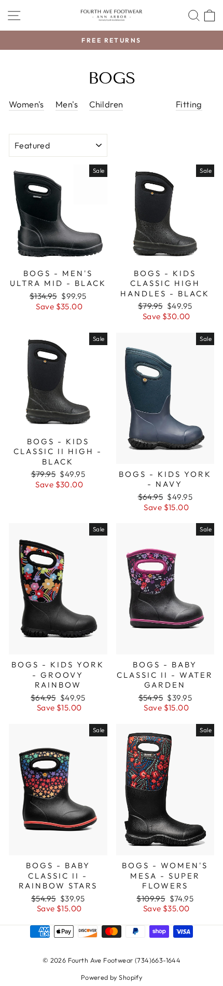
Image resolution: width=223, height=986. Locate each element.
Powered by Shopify (111, 977)
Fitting (189, 104)
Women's (26, 104)
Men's (66, 104)
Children (106, 104)
